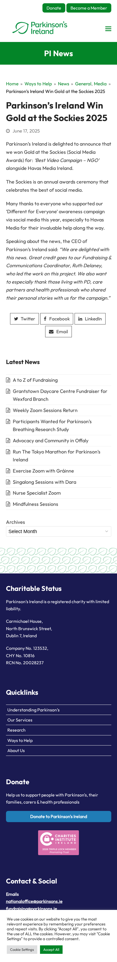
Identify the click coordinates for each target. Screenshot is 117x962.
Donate (54, 8)
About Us (16, 750)
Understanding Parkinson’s (33, 710)
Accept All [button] (51, 949)
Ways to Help (20, 740)
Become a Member (88, 8)
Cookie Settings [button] (22, 949)
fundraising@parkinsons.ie (31, 908)
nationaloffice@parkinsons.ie (34, 901)
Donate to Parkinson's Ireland (58, 816)
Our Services (19, 720)
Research (16, 730)
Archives (15, 522)
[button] (108, 29)
